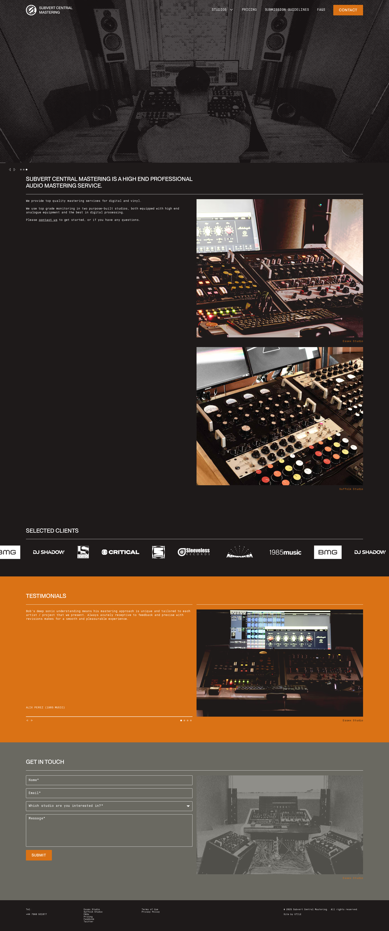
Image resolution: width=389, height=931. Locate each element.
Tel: (29, 910)
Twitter (88, 922)
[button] (223, 10)
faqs (321, 10)
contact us (48, 220)
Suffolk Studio (93, 912)
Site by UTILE (292, 914)
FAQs (86, 914)
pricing (249, 10)
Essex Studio (92, 910)
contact (348, 10)
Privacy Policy (151, 912)
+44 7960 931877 (36, 914)
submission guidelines (287, 10)
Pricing (88, 917)
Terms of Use (150, 910)
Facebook (89, 919)
